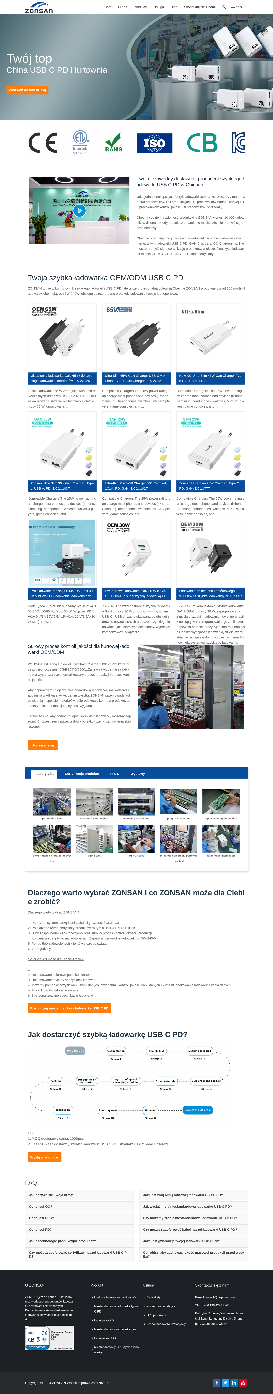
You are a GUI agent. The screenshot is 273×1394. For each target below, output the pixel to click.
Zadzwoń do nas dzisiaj (27, 90)
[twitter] (225, 1383)
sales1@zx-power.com (220, 1297)
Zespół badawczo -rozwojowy (166, 1324)
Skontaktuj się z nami (200, 7)
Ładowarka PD (104, 1320)
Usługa (159, 7)
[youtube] (243, 1383)
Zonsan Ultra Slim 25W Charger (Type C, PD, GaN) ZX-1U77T (209, 485)
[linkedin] (234, 1383)
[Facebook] (216, 1383)
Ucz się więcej (43, 745)
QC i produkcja (156, 1315)
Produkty (140, 7)
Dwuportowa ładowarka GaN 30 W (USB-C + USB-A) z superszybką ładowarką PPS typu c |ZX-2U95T (135, 594)
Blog (174, 7)
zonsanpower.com (43, 7)
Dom (107, 7)
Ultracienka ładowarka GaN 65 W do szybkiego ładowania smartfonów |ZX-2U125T (61, 378)
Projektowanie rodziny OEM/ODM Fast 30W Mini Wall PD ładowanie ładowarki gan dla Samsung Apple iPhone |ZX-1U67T (62, 594)
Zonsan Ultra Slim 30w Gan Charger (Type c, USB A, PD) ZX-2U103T (62, 485)
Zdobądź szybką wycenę (62, 338)
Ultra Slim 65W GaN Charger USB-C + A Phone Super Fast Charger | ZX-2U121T (135, 378)
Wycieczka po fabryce (161, 1306)
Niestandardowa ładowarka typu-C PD (116, 1309)
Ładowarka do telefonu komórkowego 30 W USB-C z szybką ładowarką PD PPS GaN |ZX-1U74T (210, 594)
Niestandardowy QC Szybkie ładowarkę (116, 1350)
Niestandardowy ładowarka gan (115, 1329)
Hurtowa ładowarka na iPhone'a (115, 1297)
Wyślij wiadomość (44, 1157)
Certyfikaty (153, 1297)
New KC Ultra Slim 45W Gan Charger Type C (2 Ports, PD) (210, 378)
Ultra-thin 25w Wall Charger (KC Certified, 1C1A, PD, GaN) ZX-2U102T (136, 485)
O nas (122, 7)
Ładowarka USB (105, 1338)
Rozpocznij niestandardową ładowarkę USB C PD (69, 1008)
